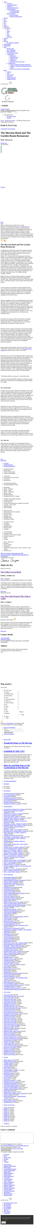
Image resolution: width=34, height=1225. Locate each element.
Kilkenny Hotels (8, 1186)
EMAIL (8, 639)
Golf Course (8, 690)
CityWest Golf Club (9, 1009)
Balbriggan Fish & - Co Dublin (11, 864)
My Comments (7, 1207)
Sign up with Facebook (6, 1148)
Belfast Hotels (7, 1175)
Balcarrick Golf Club (9, 1016)
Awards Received (14, 12)
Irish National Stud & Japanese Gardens (14, 989)
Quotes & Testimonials (12, 7)
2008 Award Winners (6, 553)
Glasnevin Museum (9, 937)
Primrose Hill (7, 1071)
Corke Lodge (7, 1077)
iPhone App (13, 56)
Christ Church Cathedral (10, 912)
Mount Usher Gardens (9, 1092)
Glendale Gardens (8, 1063)
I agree (3, 1222)
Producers (6, 26)
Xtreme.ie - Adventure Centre (11, 964)
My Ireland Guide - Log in (10, 1202)
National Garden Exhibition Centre (13, 1087)
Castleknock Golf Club (9, 1000)
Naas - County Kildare (9, 863)
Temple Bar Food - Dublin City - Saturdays (14, 818)
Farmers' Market (9, 702)
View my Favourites (9, 734)
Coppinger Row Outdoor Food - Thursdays (15, 809)
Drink (5, 21)
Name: (5, 729)
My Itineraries (7, 1205)
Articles (6, 38)
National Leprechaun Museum (11, 910)
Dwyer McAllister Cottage (10, 983)
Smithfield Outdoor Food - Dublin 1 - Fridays (15, 825)
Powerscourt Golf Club (9, 1018)
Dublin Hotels (7, 1172)
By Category (7, 788)
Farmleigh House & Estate (10, 948)
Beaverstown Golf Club (10, 1021)
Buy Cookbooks (11, 51)
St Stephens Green (8, 889)
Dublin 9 (6, 1119)
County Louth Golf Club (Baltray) (12, 1045)
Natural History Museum (10, 877)
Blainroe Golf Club (8, 1048)
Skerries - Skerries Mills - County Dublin (14, 861)
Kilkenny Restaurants (9, 1188)
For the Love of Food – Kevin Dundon (20, 69)
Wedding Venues (11, 79)
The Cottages (7, 800)
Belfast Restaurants (8, 1176)
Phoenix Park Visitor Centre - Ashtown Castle (15, 942)
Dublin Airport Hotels (9, 1170)
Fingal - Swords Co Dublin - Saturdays (13, 853)
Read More (3, 460)
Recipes (6, 41)
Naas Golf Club (8, 1029)
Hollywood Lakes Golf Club (11, 1024)
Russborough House (9, 969)
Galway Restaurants (9, 1182)
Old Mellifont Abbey (9, 986)
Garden (7, 692)
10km (22, 714)
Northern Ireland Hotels (10, 1166)
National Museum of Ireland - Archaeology (14, 880)
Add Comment (11, 129)
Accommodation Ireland (10, 1169)
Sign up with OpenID (6, 1150)
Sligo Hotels (7, 1192)
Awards (6, 18)
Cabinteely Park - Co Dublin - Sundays (13, 847)
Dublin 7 (6, 1112)
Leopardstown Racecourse (10, 950)
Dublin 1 (6, 1110)
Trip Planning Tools (19, 723)
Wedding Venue (9, 694)
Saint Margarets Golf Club (10, 1006)
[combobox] (10, 82)
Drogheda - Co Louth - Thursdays (12, 869)
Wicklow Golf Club (9, 1043)
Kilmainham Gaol (8, 934)
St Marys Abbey (8, 918)
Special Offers (7, 44)
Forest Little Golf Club (9, 1002)
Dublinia (6, 915)
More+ (5, 70)
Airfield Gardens (8, 1064)
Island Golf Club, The (9, 1011)
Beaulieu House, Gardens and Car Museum (15, 1093)
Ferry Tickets (7, 1211)
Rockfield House (8, 1102)
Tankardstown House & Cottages (12, 803)
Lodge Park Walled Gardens (11, 1086)
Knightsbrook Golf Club (10, 1040)
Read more (3, 591)
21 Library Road (8, 1076)
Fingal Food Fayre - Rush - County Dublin (14, 860)
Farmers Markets (8, 806)
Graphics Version (5, 109)
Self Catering (10, 74)
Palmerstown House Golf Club (11, 1028)
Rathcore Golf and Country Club (12, 1037)
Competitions (7, 45)
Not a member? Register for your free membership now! (15, 1145)
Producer (7, 713)
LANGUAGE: (4, 84)
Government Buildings (9, 878)
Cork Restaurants (8, 1179)
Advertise (6, 1162)
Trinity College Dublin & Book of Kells (14, 893)
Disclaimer (6, 1154)
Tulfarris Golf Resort (9, 1034)
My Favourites (7, 1204)
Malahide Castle (8, 957)
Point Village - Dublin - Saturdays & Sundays (15, 823)
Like (6, 143)
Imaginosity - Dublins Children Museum (14, 945)
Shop (5, 47)
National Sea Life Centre (10, 958)
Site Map (6, 1159)
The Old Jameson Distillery (10, 922)
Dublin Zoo (7, 932)
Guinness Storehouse (9, 924)
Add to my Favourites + (10, 727)
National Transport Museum (11, 954)
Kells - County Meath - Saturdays (12, 871)
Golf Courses (7, 992)
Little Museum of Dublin (10, 887)
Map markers (6, 684)
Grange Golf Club (8, 997)
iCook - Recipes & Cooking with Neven (20, 64)
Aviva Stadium (7, 919)
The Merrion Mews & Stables (11, 793)
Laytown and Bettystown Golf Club (13, 1038)
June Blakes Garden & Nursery (11, 1084)
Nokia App (13, 60)
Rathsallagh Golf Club (9, 1051)
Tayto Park (6, 966)
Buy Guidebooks (11, 50)
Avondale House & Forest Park (11, 988)
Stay (5, 22)
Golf (8, 73)
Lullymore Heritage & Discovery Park (13, 985)
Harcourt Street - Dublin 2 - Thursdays (13, 813)
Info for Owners (11, 13)
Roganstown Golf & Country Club (12, 1013)
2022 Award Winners (6, 555)
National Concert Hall (9, 892)
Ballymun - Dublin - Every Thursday (13, 829)
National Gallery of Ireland (10, 881)
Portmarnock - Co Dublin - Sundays (13, 851)
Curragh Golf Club (8, 1041)
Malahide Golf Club (9, 1005)
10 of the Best (7, 28)
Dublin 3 (6, 1120)
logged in (9, 1144)
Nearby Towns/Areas (9, 1105)
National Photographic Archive (11, 906)
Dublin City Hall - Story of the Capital (13, 902)
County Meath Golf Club (10, 1044)
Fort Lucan (6, 956)
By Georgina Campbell (13, 42)
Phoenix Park (7, 941)
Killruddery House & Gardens (11, 1081)
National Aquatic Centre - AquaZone (13, 951)
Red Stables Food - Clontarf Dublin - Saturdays (16, 831)
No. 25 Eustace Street (9, 795)
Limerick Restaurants (9, 1191)
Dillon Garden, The (9, 1060)
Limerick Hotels (8, 1189)
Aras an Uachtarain (8, 938)
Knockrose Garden (8, 1073)
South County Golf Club (10, 1019)
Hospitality (6, 784)
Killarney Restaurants (9, 1185)
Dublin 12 (6, 1118)
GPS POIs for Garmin (12, 53)
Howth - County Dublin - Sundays (12, 850)
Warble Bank (7, 1090)
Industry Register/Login (16, 16)
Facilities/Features (8, 464)
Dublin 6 (6, 1109)
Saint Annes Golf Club (9, 999)
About (5, 2)
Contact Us (10, 6)
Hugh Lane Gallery (9, 921)
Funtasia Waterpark (8, 976)
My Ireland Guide (11, 116)
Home (2, 120)
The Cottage (7, 796)
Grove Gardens (8, 1099)
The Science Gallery (9, 896)
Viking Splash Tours (9, 890)
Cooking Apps (11, 63)
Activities (6, 463)
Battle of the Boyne (9, 982)
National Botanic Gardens (10, 1061)
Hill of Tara (7, 970)
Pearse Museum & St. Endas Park (12, 944)
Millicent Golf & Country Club (11, 1031)
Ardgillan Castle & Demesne (11, 1089)
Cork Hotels (7, 1177)
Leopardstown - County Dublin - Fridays (14, 837)
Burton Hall (7, 1067)
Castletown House (8, 960)
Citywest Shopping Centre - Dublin (13, 848)
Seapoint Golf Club (9, 1050)
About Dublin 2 (10, 723)
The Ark (6, 908)
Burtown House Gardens (10, 1100)
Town (6, 697)
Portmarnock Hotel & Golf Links (12, 1008)
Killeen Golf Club (8, 1027)
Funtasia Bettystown (9, 974)
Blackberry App (14, 57)
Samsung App (13, 58)
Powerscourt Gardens (9, 1080)
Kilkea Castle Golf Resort (10, 1054)
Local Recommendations (10, 781)
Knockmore (7, 1079)
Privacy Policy (7, 1157)
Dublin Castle (7, 900)
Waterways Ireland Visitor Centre (12, 903)
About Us (9, 3)
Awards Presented (14, 10)
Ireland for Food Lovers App (17, 61)
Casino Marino (7, 935)
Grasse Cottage (8, 1068)
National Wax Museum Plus (11, 897)
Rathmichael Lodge (9, 1074)
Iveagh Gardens (8, 894)
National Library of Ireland (10, 883)
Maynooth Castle (8, 963)
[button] (17, 186)
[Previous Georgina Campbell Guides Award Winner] (2, 240)
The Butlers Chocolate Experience (12, 947)
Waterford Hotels (8, 1193)
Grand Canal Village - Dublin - (12, 816)
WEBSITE (3, 639)
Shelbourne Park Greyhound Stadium (13, 916)
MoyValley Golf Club (9, 1047)
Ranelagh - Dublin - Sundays (11, 819)
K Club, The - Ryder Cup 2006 (11, 1025)
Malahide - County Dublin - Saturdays (13, 854)
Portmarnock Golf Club (10, 1003)
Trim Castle (7, 980)
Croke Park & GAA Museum (11, 928)
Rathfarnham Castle (9, 940)
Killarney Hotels (8, 1183)
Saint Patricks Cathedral (10, 909)
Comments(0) (4, 129)
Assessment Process (12, 5)
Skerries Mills (7, 967)
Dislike (2, 143)
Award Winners (11, 9)
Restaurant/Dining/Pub (9, 466)
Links (5, 1160)
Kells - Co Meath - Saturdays (11, 870)
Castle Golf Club (8, 995)
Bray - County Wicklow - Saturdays (13, 855)
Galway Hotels (7, 1180)
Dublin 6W (6, 1116)
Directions (3, 723)
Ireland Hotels (7, 1164)
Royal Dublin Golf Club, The (11, 996)
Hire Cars (6, 1210)
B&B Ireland (7, 1167)
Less (2, 459)
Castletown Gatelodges (9, 798)
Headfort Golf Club (9, 1053)
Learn (5, 25)
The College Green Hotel (11, 572)
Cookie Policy (5, 1220)
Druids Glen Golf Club (9, 1032)
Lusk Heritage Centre (9, 961)
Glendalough (7, 972)
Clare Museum (7, 913)
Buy (5, 23)
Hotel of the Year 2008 (17, 553)
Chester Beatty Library (9, 899)
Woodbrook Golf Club (9, 1015)
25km (7, 716)
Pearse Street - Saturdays (10, 815)
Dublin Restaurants (8, 1173)
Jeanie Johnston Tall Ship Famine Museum (14, 905)
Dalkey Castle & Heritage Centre (12, 953)
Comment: (6, 730)
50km (7, 718)
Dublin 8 (6, 1115)
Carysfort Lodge (8, 1065)
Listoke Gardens (8, 1095)
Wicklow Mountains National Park (12, 973)
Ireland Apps (10, 54)
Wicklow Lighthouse (9, 802)
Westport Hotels (8, 1195)
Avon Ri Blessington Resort (11, 799)
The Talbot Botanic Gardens (11, 1070)
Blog (5, 39)
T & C (5, 1156)
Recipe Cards (10, 48)
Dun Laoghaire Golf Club (10, 1012)
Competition (7, 1213)
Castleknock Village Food (10, 835)
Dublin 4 (6, 1113)
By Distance (7, 786)
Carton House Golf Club (10, 1022)
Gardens (9, 72)
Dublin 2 (6, 1107)
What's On (9, 76)
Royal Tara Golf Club (9, 1035)
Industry (9, 118)
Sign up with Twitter (18, 1148)
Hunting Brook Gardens (10, 1083)
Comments (6, 1123)
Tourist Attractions (11, 77)
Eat (4, 19)
